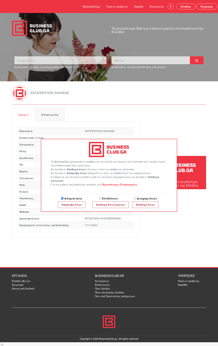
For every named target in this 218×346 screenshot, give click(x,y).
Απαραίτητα (73, 198)
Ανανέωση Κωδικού (23, 288)
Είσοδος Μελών (21, 281)
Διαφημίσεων (147, 198)
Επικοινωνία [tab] (49, 115)
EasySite (138, 6)
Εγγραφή (207, 6)
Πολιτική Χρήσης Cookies (109, 292)
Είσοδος (186, 6)
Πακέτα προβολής (117, 6)
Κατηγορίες (102, 281)
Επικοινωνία (157, 6)
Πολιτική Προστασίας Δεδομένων (115, 296)
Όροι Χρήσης (102, 288)
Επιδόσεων (110, 198)
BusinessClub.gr (91, 6)
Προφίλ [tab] (23, 115)
